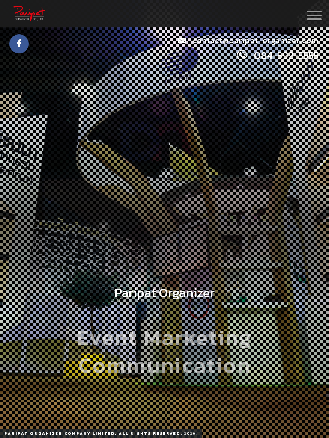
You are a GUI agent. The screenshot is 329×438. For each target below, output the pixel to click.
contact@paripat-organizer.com (255, 40)
